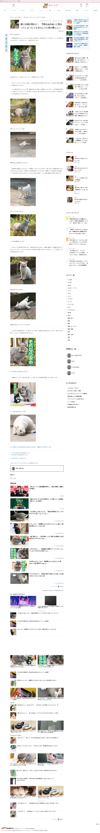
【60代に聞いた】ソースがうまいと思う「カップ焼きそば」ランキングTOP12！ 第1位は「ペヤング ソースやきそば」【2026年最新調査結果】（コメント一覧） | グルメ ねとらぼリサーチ (79, 244)
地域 (50, 10)
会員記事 (95, 10)
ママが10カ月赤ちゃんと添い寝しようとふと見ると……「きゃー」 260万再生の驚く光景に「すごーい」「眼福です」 (81, 97)
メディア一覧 (4, 830)
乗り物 (69, 312)
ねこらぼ (14, 478)
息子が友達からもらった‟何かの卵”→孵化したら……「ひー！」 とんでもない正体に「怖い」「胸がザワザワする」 (81, 88)
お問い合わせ (19, 830)
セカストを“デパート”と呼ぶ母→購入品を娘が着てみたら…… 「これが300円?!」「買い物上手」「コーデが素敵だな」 (81, 79)
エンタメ (23, 10)
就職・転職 (70, 329)
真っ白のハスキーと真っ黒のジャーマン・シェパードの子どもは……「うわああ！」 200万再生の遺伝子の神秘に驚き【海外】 (81, 124)
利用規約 (97, 824)
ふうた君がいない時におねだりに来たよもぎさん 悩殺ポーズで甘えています (30, 447)
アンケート (69, 152)
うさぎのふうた (23, 40)
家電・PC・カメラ (72, 326)
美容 (69, 340)
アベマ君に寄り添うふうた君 (18, 411)
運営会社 (37, 830)
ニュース (14, 10)
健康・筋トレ (71, 318)
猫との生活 (14, 454)
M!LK (73, 361)
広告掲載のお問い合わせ (72, 404)
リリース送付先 (70, 401)
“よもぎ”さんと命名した (51, 91)
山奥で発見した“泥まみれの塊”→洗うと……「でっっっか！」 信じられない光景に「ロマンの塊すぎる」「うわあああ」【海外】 (81, 106)
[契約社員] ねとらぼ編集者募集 (74, 396)
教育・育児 (68, 10)
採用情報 (41, 830)
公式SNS (9, 830)
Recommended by (54, 586)
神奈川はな (61, 31)
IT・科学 (70, 279)
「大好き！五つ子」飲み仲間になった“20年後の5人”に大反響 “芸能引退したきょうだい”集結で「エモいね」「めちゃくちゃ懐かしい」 (81, 115)
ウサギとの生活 (15, 452)
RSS (33, 830)
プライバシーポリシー (27, 830)
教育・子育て (71, 334)
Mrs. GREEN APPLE (77, 355)
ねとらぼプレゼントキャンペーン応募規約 (76, 393)
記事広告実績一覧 (71, 407)
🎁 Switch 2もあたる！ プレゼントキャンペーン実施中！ (10, 1)
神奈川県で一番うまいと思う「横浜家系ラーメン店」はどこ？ (81, 189)
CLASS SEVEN (75, 367)
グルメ (40, 10)
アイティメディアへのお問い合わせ (75, 399)
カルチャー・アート (72, 288)
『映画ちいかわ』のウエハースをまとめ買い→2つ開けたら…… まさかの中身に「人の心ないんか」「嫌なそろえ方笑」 (81, 133)
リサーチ (86, 10)
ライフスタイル (71, 309)
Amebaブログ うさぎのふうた (19, 458)
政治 (69, 331)
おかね (69, 285)
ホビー (69, 307)
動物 (77, 10)
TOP (5, 10)
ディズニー (70, 299)
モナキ (73, 373)
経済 (69, 337)
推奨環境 (45, 830)
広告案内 (14, 830)
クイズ (31, 10)
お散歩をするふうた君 (37, 77)
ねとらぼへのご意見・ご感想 (73, 390)
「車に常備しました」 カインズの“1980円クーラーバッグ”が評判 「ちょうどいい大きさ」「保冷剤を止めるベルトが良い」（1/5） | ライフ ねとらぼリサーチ (78, 254)
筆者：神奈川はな (20, 468)
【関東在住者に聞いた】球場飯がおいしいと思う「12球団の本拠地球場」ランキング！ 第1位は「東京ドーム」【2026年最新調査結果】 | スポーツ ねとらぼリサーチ (78, 223)
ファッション (71, 304)
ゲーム (69, 296)
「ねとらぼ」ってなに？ (72, 388)
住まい (59, 10)
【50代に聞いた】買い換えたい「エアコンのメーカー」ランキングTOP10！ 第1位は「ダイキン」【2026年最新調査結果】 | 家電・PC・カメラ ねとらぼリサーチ (78, 265)
